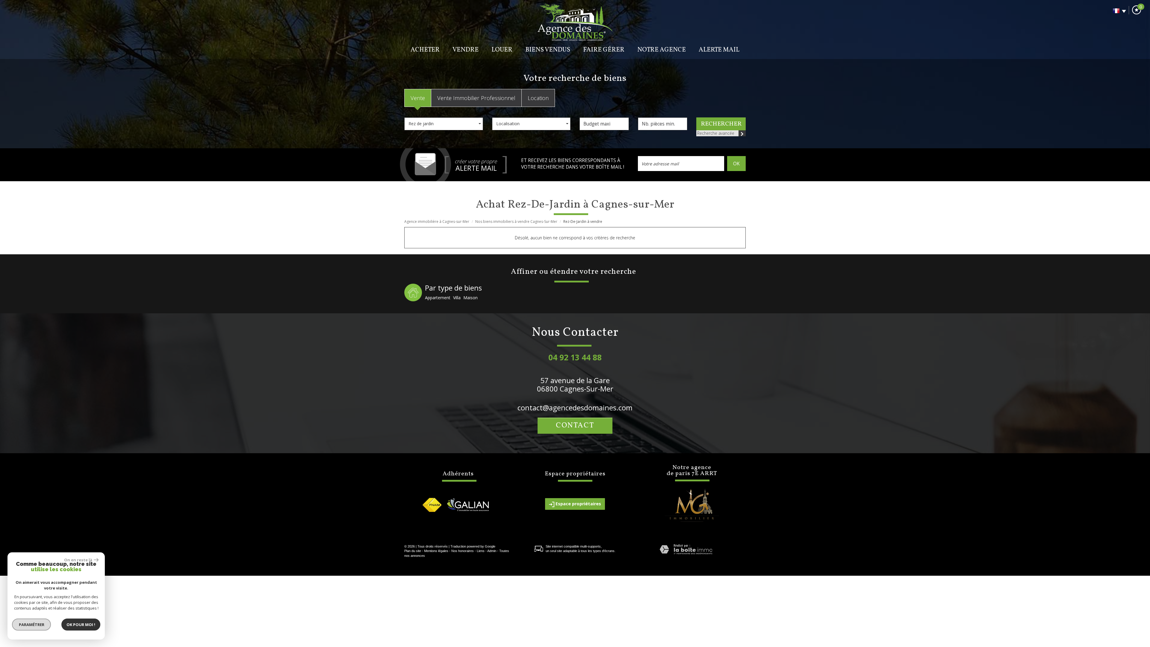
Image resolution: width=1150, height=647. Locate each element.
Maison (470, 297)
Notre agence (661, 50)
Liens (481, 551)
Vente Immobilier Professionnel (476, 98)
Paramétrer (31, 624)
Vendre (466, 50)
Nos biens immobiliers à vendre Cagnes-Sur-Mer (516, 221)
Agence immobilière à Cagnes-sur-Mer (436, 221)
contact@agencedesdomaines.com (575, 407)
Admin (491, 551)
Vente (418, 98)
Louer (501, 50)
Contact (575, 425)
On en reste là (78, 560)
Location (538, 98)
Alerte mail (719, 50)
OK (736, 164)
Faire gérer (603, 50)
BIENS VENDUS (547, 50)
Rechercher (721, 124)
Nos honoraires (462, 551)
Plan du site (412, 551)
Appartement (437, 297)
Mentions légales (436, 551)
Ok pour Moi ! (80, 624)
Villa (457, 297)
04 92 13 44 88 (575, 357)
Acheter (425, 50)
